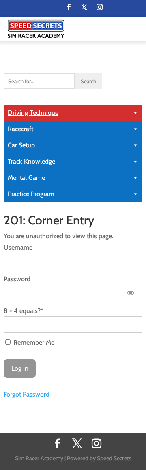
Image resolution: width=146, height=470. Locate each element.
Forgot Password (26, 394)
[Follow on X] (84, 7)
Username (18, 247)
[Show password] (130, 293)
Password (17, 279)
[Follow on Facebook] (68, 7)
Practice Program (31, 194)
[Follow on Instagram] (99, 7)
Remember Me (33, 342)
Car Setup (21, 145)
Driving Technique (33, 112)
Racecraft (20, 129)
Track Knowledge (31, 161)
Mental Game (26, 177)
